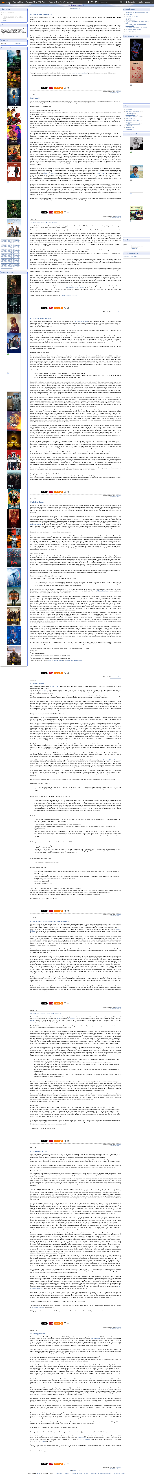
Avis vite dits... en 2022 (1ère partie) (10, 244)
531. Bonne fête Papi (131, 31)
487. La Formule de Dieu (38, 1151)
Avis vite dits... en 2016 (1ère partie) (10, 259)
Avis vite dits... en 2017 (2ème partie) (10, 255)
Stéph (38, 1473)
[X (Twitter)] (92, 2)
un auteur (42, 1441)
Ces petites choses (130, 115)
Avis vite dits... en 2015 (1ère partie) (10, 261)
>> (82, 8)
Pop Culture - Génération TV (133, 123)
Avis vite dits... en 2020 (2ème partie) (10, 247)
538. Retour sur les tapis (132, 16)
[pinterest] (95, 2)
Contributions (129, 125)
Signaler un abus (77, 1473)
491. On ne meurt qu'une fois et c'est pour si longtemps (50, 921)
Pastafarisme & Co (130, 122)
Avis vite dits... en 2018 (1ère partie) (10, 254)
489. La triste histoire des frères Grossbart (45, 1014)
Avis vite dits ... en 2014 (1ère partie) (10, 264)
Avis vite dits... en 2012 (6, 268)
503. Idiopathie (35, 98)
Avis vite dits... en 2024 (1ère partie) (10, 239)
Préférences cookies (119, 1473)
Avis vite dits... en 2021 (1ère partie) (10, 246)
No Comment (129, 118)
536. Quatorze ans (130, 19)
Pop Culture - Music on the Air (133, 116)
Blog (4, 12)
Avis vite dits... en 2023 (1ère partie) (10, 241)
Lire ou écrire (118, 91)
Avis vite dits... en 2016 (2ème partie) (10, 258)
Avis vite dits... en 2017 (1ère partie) (10, 256)
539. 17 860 (129, 14)
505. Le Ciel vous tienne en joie (41, 14)
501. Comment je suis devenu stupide (43, 223)
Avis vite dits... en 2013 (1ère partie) (10, 266)
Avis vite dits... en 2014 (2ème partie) (10, 263)
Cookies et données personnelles (101, 1473)
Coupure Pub (129, 129)
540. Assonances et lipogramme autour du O (137, 12)
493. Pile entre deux (37, 683)
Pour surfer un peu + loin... (130, 256)
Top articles (58, 1473)
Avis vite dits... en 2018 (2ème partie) (10, 252)
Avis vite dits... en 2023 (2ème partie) (10, 240)
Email (125, 245)
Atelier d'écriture (130, 127)
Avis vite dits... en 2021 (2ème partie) (10, 245)
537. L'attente (129, 18)
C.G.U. (86, 1473)
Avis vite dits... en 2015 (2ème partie (10, 260)
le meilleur (71, 1018)
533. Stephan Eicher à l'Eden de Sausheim (136, 27)
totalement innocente (38, 1307)
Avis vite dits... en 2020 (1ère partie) (10, 249)
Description (6, 16)
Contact (5, 20)
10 (79, 8)
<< (68, 8)
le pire (58, 1018)
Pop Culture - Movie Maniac (133, 111)
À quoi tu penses (130, 113)
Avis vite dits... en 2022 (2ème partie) (10, 242)
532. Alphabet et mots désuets (133, 29)
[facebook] (88, 2)
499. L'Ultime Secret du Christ (41, 318)
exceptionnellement (84, 1439)
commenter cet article (115, 92)
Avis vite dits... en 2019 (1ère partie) (10, 251)
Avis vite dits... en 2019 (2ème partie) (10, 250)
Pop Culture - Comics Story (133, 120)
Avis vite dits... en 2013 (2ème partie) (10, 265)
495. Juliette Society (37, 502)
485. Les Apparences (37, 1334)
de (55, 660)
